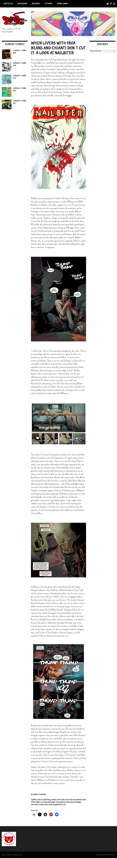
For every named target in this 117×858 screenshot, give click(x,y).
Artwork (22, 3)
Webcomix (62, 3)
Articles (8, 3)
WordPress (110, 855)
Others (49, 3)
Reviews (36, 3)
